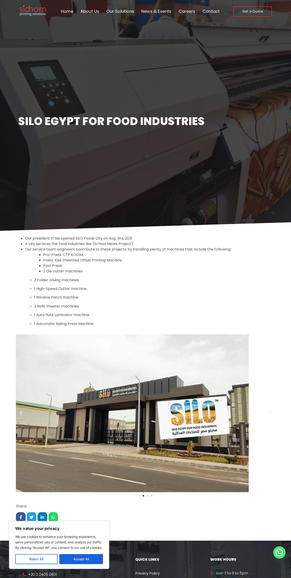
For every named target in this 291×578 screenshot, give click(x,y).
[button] (21, 413)
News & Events (156, 11)
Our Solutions (120, 11)
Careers (187, 11)
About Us (89, 11)
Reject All (36, 559)
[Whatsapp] (279, 552)
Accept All (81, 559)
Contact (211, 11)
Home (67, 11)
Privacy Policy (147, 573)
